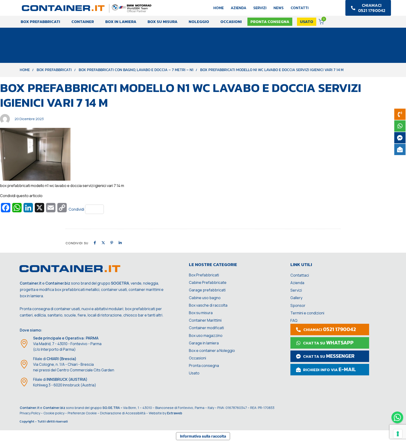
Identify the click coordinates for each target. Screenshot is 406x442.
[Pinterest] (111, 242)
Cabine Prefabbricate (207, 282)
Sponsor (297, 305)
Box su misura (162, 22)
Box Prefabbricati (40, 22)
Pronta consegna (204, 365)
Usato (194, 373)
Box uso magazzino (206, 335)
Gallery (296, 297)
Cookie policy (53, 413)
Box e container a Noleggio (212, 350)
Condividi (76, 209)
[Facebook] (95, 242)
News (278, 8)
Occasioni (231, 22)
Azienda (238, 8)
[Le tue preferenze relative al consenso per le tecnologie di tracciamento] (397, 433)
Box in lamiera (120, 22)
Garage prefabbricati (207, 290)
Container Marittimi (205, 320)
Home (218, 8)
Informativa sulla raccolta (203, 436)
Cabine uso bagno (205, 297)
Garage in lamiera (204, 343)
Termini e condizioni (307, 313)
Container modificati (206, 327)
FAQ (293, 320)
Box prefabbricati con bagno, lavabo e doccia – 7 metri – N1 (136, 69)
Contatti (299, 8)
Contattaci (299, 275)
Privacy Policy (30, 413)
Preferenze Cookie (82, 413)
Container (82, 22)
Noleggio (199, 22)
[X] (103, 242)
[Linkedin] (120, 242)
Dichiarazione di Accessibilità (122, 413)
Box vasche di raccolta (208, 305)
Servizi (259, 8)
